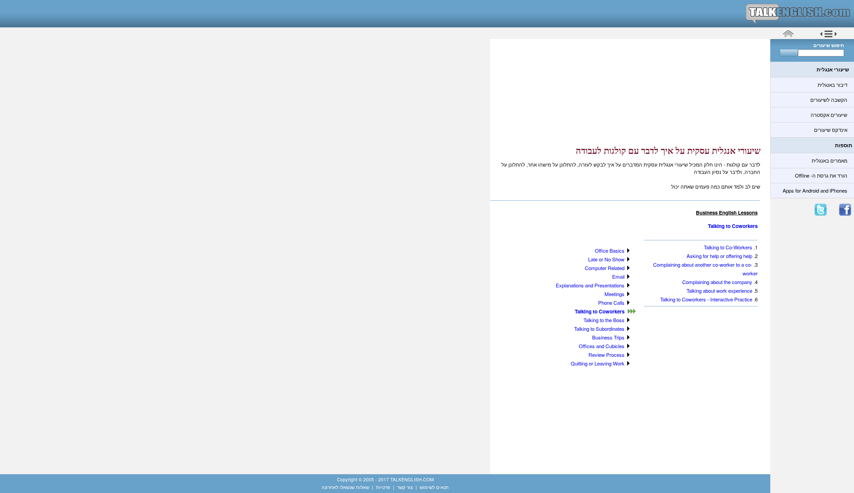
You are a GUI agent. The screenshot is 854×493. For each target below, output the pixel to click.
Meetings (614, 293)
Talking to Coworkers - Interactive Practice (706, 299)
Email (618, 276)
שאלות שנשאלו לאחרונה (345, 487)
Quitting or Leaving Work (597, 363)
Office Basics (609, 250)
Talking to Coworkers (733, 226)
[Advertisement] (628, 92)
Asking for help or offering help (719, 255)
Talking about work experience (719, 290)
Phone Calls (611, 302)
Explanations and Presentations (590, 285)
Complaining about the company (717, 281)
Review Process (606, 354)
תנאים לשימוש (434, 487)
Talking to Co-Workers (728, 247)
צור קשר (405, 487)
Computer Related (604, 267)
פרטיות (383, 487)
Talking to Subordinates (599, 328)
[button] (828, 36)
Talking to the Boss (603, 319)
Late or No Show (606, 259)
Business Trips (608, 337)
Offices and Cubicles (601, 345)
